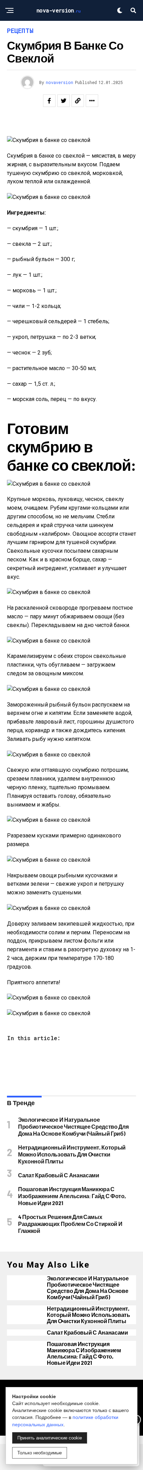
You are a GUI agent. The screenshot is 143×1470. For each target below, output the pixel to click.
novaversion (59, 82)
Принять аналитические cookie (49, 1437)
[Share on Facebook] (49, 100)
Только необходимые (39, 1452)
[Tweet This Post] (63, 100)
